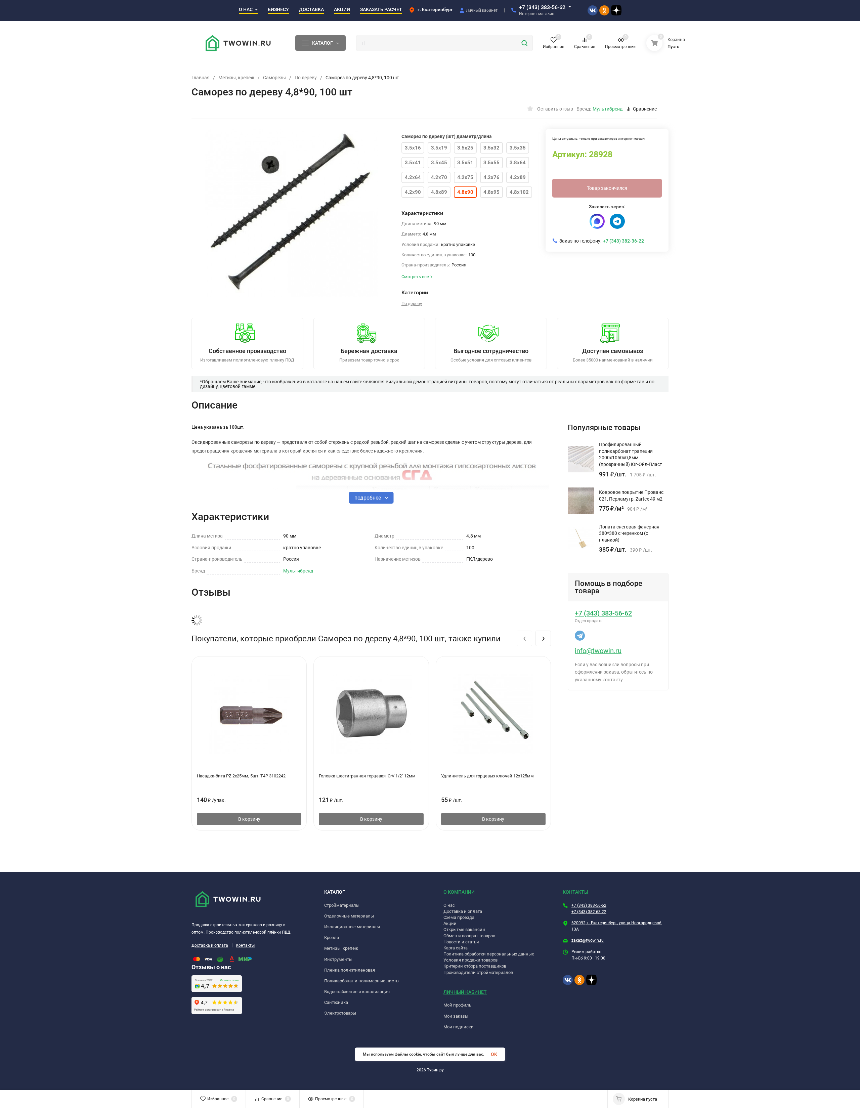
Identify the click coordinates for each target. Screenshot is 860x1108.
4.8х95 (491, 192)
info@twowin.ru (598, 651)
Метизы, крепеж (236, 77)
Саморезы (274, 77)
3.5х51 (465, 163)
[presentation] (524, 638)
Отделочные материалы (349, 916)
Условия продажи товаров (470, 960)
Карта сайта (455, 947)
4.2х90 (413, 192)
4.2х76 (491, 177)
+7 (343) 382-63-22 (588, 911)
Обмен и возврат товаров (469, 935)
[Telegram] (617, 221)
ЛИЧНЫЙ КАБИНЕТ (465, 992)
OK (494, 1054)
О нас (449, 905)
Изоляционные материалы (352, 926)
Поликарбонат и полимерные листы (361, 980)
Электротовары (340, 1013)
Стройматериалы (341, 905)
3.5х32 (491, 148)
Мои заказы (455, 1016)
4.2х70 (439, 177)
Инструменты (338, 959)
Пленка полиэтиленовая (349, 970)
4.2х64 (413, 177)
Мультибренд (298, 570)
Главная (200, 77)
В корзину (249, 819)
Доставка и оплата (209, 945)
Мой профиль (457, 1005)
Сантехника (336, 1002)
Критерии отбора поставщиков (474, 966)
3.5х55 (491, 163)
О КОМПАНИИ (459, 892)
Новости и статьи (461, 941)
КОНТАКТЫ (575, 892)
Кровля (331, 937)
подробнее (368, 498)
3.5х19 (439, 148)
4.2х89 (518, 177)
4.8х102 (519, 192)
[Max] (597, 221)
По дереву (306, 77)
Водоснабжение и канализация (357, 991)
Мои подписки (458, 1026)
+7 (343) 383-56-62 (542, 7)
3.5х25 (465, 148)
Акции (450, 923)
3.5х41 (413, 163)
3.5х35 (518, 148)
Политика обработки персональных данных (488, 953)
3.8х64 (518, 163)
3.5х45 (439, 163)
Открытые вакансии (464, 929)
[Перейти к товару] (291, 213)
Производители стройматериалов (478, 972)
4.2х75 (465, 177)
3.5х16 (413, 148)
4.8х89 (439, 192)
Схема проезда (458, 917)
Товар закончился (607, 188)
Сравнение (645, 109)
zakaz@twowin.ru (587, 940)
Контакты (245, 945)
